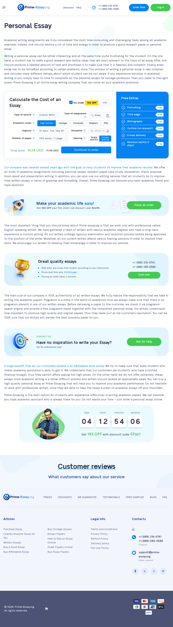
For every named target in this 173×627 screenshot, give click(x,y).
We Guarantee (87, 497)
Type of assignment (75, 114)
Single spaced (94, 138)
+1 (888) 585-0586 (108, 9)
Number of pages (21, 138)
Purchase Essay (12, 529)
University (78, 123)
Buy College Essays (59, 529)
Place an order (144, 205)
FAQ (78, 8)
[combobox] (100, 115)
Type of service (22, 115)
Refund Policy (99, 538)
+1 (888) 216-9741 (108, 6)
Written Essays (12, 542)
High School (46, 123)
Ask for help (144, 341)
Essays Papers (56, 534)
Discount (68, 8)
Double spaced (105, 138)
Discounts (65, 497)
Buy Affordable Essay (16, 552)
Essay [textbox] (98, 115)
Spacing (77, 138)
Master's (93, 123)
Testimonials (111, 497)
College (63, 123)
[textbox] (102, 131)
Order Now (139, 7)
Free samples (135, 497)
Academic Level (22, 123)
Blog (153, 497)
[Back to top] (163, 591)
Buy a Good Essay (14, 547)
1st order (84, 103)
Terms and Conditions (104, 529)
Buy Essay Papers (58, 552)
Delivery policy (100, 543)
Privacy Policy (99, 534)
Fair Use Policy (100, 548)
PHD (106, 123)
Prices (47, 497)
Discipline (76, 131)
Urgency (26, 131)
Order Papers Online (60, 547)
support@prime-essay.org (149, 554)
